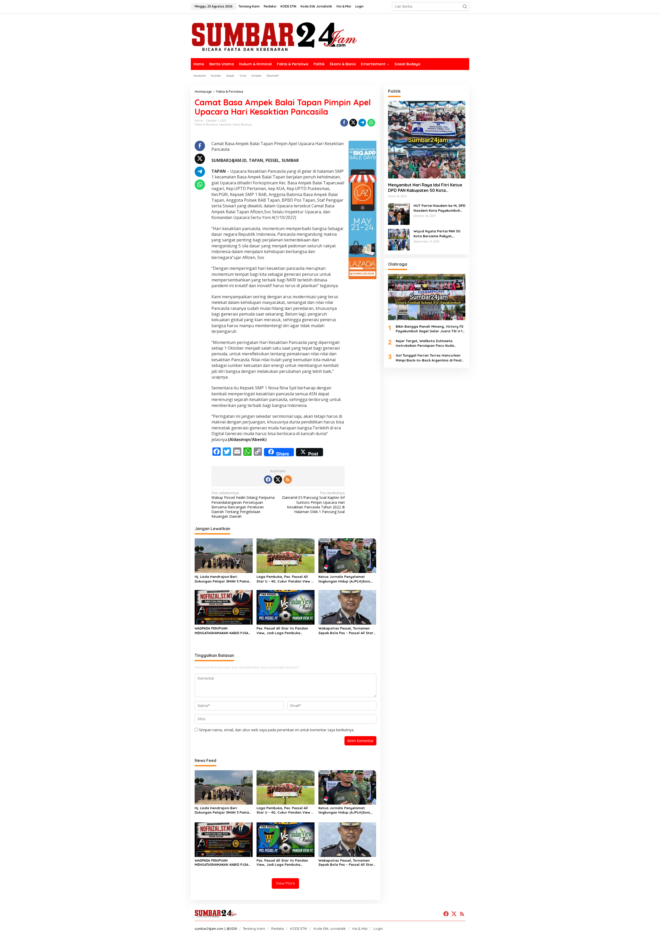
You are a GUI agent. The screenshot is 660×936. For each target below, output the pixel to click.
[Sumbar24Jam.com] (330, 36)
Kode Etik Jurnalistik (330, 928)
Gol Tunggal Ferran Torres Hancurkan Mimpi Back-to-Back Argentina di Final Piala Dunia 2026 (428, 357)
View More (285, 883)
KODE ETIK (298, 928)
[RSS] (288, 479)
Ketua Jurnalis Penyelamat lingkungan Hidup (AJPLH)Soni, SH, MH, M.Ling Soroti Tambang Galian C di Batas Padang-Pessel (346, 579)
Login (378, 928)
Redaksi (277, 928)
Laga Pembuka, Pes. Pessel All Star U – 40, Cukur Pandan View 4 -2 (285, 579)
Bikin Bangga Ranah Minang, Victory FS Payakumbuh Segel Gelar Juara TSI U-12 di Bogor (430, 328)
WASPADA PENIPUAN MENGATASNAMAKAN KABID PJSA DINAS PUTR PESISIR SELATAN (221, 630)
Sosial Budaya (242, 124)
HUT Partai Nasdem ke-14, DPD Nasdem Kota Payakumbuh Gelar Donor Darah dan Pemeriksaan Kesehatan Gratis (439, 208)
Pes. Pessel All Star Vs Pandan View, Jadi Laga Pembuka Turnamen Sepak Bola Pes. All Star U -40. (282, 630)
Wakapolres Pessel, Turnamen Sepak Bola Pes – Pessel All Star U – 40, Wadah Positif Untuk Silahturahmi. (345, 630)
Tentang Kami (254, 928)
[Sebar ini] (344, 123)
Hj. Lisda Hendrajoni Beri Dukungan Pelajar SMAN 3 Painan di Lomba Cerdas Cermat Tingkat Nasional (223, 579)
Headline (225, 124)
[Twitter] (278, 479)
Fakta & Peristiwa (206, 124)
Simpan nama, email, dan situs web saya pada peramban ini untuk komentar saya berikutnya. (276, 729)
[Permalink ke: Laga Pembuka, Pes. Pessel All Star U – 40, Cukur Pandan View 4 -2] (286, 555)
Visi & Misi (359, 928)
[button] (464, 6)
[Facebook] (268, 479)
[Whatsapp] (371, 123)
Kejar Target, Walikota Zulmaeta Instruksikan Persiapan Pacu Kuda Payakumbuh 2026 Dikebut (425, 343)
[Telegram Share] (362, 123)
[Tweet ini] (353, 123)
